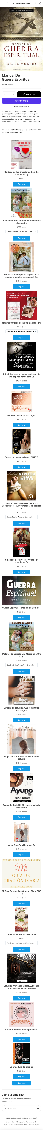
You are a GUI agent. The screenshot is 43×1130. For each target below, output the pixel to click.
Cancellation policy (34, 1125)
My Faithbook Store (17, 1118)
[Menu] (2, 3)
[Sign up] (38, 1108)
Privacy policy (20, 1122)
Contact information (20, 1125)
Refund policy (10, 1122)
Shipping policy (7, 1125)
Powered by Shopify (30, 1118)
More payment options (21, 106)
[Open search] (7, 3)
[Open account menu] (35, 3)
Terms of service (31, 1122)
